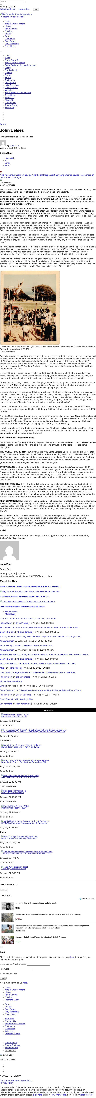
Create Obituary (12, 1045)
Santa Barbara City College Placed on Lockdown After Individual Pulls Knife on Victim (40, 690)
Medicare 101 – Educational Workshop (19, 777)
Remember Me (9, 973)
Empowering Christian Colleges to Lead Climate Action (26, 645)
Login (36, 9)
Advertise (9, 97)
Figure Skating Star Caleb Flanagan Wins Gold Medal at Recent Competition (30, 586)
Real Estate (10, 41)
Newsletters (24, 9)
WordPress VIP (86, 1095)
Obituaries (10, 38)
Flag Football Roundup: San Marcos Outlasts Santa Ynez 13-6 (24, 596)
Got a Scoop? (17, 16)
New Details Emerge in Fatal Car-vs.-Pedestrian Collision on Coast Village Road (38, 672)
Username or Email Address (13, 964)
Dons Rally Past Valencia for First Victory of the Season (22, 606)
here (72, 957)
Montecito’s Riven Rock (11, 681)
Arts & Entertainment (15, 23)
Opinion (8, 31)
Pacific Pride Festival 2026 (14, 716)
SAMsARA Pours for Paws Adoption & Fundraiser (24, 823)
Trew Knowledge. (58, 1095)
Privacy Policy (6, 1083)
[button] (48, 906)
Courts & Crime (7, 632)
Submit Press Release (15, 1023)
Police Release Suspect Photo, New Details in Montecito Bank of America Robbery (39, 627)
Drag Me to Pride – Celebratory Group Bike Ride (24, 762)
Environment (6, 703)
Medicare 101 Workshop (12, 792)
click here (37, 1095)
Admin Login (10, 1050)
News (7, 21)
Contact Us (10, 102)
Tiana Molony (15, 668)
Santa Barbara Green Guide (18, 92)
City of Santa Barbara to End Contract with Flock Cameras (28, 618)
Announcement (7, 641)
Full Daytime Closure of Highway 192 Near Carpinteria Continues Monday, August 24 (40, 636)
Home (8, 55)
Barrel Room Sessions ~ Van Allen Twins (20, 747)
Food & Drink (11, 28)
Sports (8, 36)
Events (8, 33)
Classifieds (10, 46)
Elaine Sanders (25, 632)
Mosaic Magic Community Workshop (18, 838)
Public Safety (6, 623)
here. (25, 983)
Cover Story (10, 1014)
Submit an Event (8, 9)
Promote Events (12, 1033)
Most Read (10, 614)
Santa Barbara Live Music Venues (20, 65)
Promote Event (12, 999)
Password (4, 969)
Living (8, 26)
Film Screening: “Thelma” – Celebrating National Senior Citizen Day (33, 731)
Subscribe (6, 16)
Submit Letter (11, 1047)
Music (3, 668)
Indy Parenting (12, 43)
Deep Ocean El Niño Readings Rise (16, 699)
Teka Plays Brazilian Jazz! (13, 868)
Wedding (9, 90)
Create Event (11, 105)
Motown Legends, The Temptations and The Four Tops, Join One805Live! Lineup (38, 663)
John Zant (14, 145)
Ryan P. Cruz (22, 623)
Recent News (11, 611)
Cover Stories (11, 87)
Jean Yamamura (23, 694)
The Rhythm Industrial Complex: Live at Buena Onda (25, 853)
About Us (9, 100)
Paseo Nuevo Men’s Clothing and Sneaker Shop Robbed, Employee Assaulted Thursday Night (44, 654)
